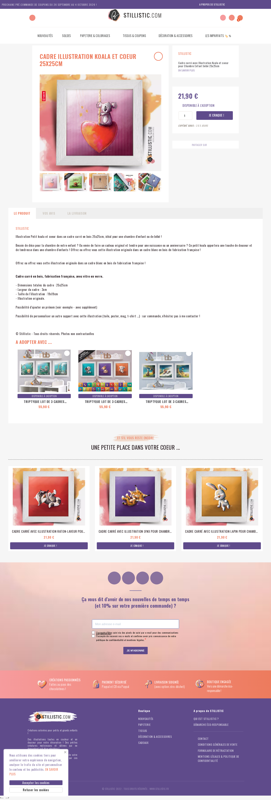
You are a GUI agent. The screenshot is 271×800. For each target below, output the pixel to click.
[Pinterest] (142, 578)
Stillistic (22, 228)
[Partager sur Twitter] (217, 145)
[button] (32, 18)
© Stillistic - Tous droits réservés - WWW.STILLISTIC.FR (135, 789)
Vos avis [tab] (49, 213)
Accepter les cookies (36, 782)
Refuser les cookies (36, 789)
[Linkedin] (156, 578)
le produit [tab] (22, 213)
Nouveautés (45, 36)
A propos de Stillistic (212, 4)
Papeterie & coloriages (95, 36)
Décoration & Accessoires (176, 36)
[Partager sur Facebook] (210, 145)
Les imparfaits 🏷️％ (218, 36)
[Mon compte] (223, 17)
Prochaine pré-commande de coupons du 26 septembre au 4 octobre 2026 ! (49, 4)
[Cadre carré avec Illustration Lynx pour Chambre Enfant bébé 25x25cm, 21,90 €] (135, 508)
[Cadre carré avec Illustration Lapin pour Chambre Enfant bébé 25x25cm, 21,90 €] (222, 508)
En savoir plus (186, 70)
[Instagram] (114, 578)
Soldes (66, 36)
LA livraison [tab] (77, 213)
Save (43, 95)
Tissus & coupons (134, 36)
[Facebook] (128, 578)
